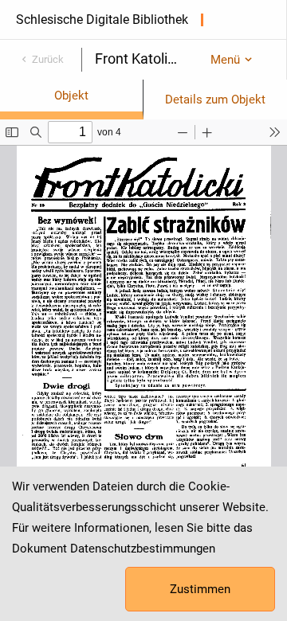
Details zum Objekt (215, 99)
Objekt (71, 95)
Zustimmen (200, 589)
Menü (225, 60)
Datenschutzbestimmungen (142, 548)
